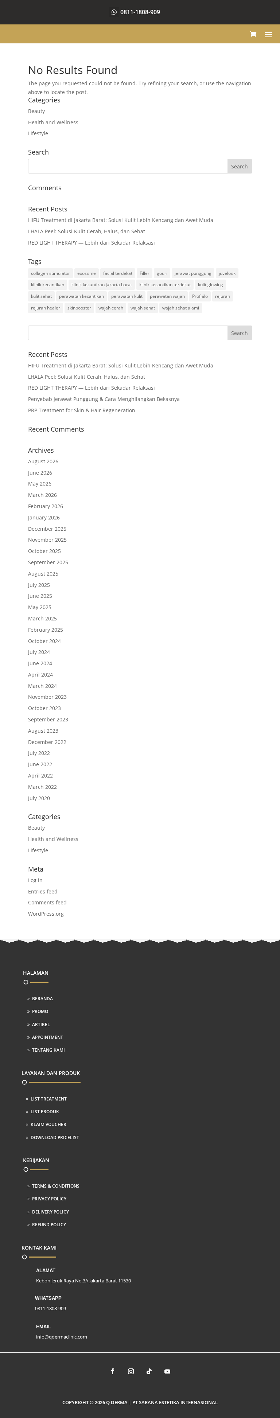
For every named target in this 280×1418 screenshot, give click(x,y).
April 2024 (40, 674)
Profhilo (200, 296)
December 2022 (47, 742)
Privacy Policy (49, 1199)
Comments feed (47, 902)
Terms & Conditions (55, 1186)
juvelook (227, 273)
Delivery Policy (50, 1212)
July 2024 (39, 651)
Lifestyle (38, 133)
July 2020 (39, 798)
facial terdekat (117, 273)
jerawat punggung (193, 273)
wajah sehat (143, 308)
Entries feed (43, 891)
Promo (40, 1011)
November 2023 (47, 696)
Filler (144, 273)
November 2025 (47, 539)
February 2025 (45, 629)
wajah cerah (110, 308)
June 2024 (40, 663)
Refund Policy (49, 1225)
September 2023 (48, 719)
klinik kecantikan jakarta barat (101, 284)
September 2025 (48, 562)
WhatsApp (48, 1298)
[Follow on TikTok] (149, 1371)
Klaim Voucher (48, 1124)
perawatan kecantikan (81, 296)
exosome (86, 273)
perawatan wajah (167, 296)
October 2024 (44, 641)
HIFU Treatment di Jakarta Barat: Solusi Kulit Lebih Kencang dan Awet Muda (120, 220)
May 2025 (39, 607)
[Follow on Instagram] (131, 1371)
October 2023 (44, 708)
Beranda (42, 999)
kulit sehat (41, 296)
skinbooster (79, 308)
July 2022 (39, 752)
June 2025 (40, 595)
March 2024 (42, 685)
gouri (162, 273)
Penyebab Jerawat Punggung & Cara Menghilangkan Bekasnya (104, 399)
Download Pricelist (55, 1137)
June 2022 (40, 764)
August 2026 (43, 461)
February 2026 (45, 506)
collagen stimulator (50, 273)
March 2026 (42, 494)
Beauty (36, 111)
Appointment (47, 1037)
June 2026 (40, 472)
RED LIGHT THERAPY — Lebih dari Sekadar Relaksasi (91, 242)
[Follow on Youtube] (167, 1371)
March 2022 (42, 786)
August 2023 (43, 730)
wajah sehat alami (180, 308)
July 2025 (39, 584)
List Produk (45, 1112)
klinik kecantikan (47, 284)
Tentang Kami (48, 1050)
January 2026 (44, 517)
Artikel (41, 1024)
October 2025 (44, 551)
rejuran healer (45, 308)
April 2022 (40, 775)
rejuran (222, 296)
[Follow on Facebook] (112, 1371)
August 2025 (43, 573)
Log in (35, 880)
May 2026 (39, 483)
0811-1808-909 (140, 12)
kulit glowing (210, 284)
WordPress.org (46, 913)
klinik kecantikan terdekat (165, 284)
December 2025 (47, 528)
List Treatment (49, 1099)
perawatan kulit (127, 296)
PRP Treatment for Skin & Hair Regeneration (81, 410)
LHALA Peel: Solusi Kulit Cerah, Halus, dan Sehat (86, 231)
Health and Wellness (53, 122)
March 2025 (42, 618)
